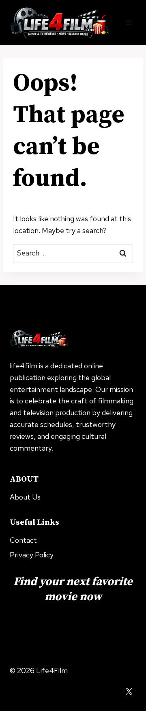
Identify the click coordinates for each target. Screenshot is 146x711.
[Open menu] (128, 22)
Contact (23, 540)
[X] (129, 691)
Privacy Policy (32, 554)
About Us (25, 497)
